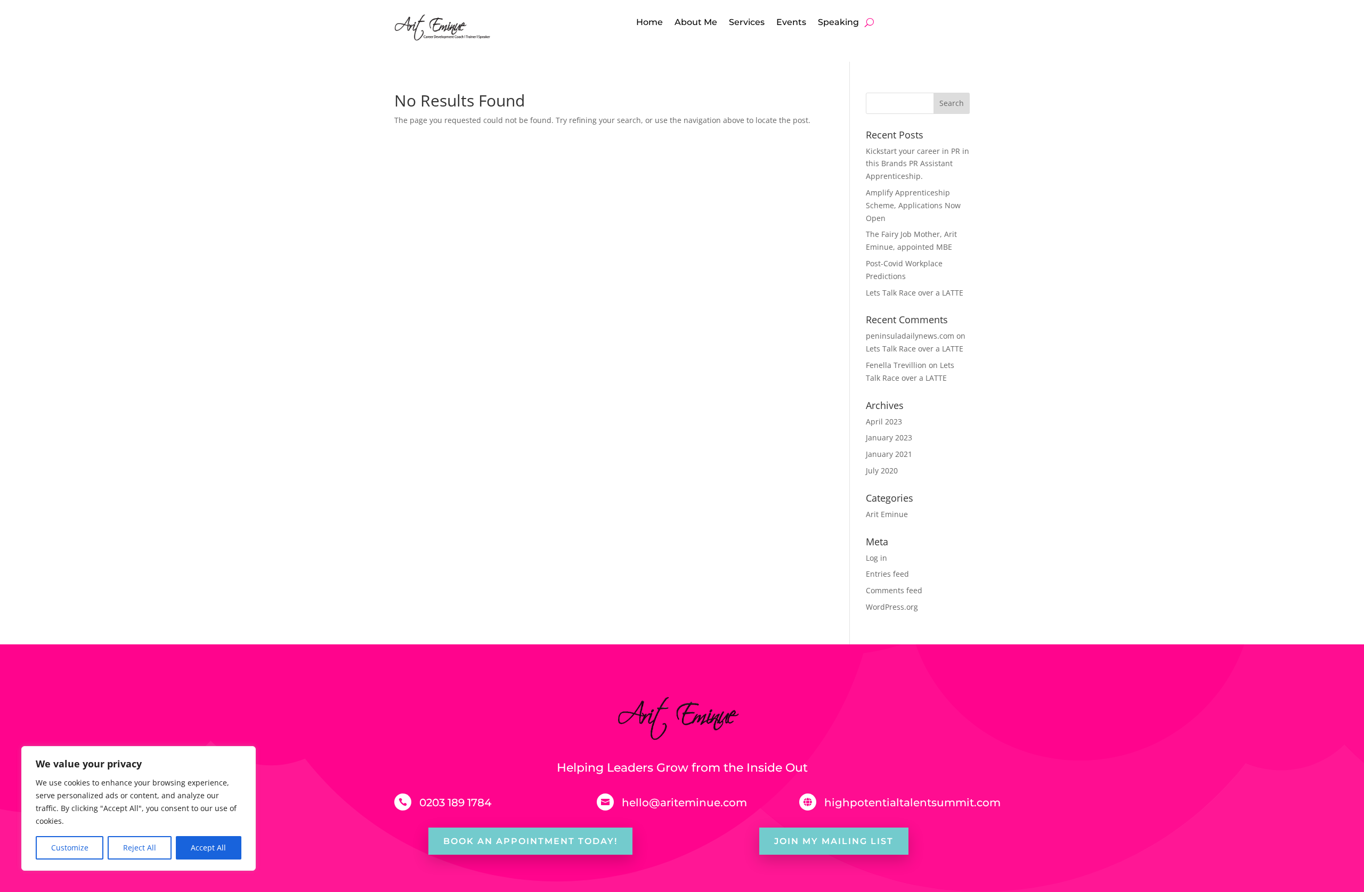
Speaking (838, 23)
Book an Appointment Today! (530, 841)
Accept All (208, 847)
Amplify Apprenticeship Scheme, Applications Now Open (913, 205)
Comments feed (894, 590)
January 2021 (889, 454)
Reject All (139, 847)
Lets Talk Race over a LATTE (914, 293)
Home (649, 23)
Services (747, 23)
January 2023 (889, 437)
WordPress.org (892, 607)
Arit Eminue (887, 514)
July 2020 (882, 470)
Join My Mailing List (834, 841)
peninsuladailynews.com (910, 336)
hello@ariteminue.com (684, 802)
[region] (138, 808)
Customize (69, 847)
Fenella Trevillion (896, 365)
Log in (876, 558)
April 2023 (884, 421)
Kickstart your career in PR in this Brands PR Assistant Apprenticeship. (917, 164)
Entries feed (887, 574)
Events (791, 23)
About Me (696, 23)
